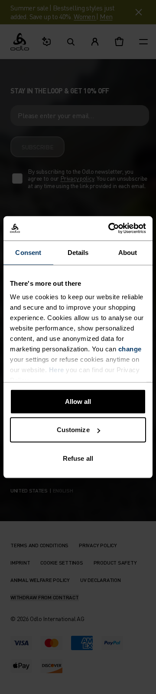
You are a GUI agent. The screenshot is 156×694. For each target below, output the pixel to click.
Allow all (78, 401)
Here (56, 369)
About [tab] (127, 252)
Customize (73, 429)
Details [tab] (78, 252)
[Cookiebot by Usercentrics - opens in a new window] (110, 228)
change (130, 349)
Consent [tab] (28, 252)
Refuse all (78, 458)
